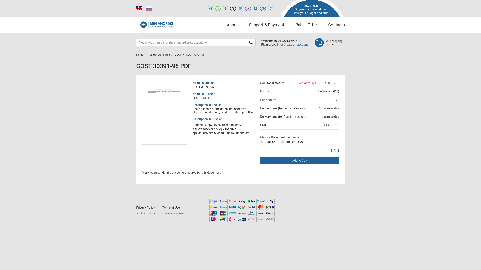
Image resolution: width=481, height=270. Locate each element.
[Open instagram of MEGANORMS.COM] (248, 8)
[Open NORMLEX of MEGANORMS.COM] (263, 8)
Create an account (296, 44)
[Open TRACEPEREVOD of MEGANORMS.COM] (270, 8)
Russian (270, 142)
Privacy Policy (145, 207)
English (294, 142)
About (232, 24)
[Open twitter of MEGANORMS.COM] (240, 8)
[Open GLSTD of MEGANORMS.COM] (255, 8)
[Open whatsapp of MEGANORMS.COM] (218, 8)
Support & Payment (266, 24)
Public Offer (306, 24)
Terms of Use (171, 207)
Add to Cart (299, 160)
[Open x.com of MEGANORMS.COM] (233, 8)
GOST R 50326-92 (327, 83)
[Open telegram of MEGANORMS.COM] (210, 8)
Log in (275, 44)
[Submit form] (251, 42)
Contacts (336, 24)
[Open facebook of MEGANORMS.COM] (225, 8)
